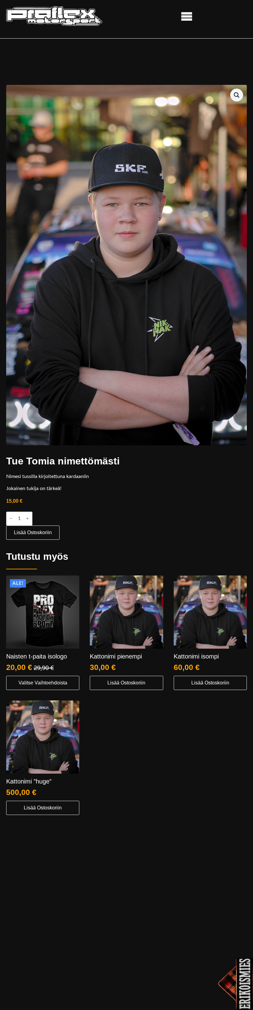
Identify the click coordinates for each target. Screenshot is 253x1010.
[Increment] (27, 519)
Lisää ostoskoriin (33, 532)
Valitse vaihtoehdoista (43, 682)
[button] (236, 95)
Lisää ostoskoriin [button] (126, 682)
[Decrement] (11, 519)
